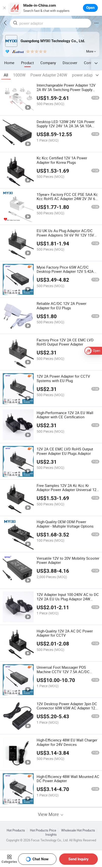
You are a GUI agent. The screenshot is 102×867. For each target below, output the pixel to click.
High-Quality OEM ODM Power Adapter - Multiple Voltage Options (65, 524)
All (6, 75)
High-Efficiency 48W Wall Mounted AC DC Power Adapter (68, 778)
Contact (90, 62)
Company (48, 62)
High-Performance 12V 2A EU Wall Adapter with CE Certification (65, 415)
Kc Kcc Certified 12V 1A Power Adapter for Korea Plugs (62, 160)
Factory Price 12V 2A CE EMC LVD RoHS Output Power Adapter (65, 342)
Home (9, 62)
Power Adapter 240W (48, 75)
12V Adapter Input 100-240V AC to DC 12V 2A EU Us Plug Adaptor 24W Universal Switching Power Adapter (68, 599)
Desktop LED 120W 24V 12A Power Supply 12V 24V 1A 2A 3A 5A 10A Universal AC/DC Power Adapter (66, 126)
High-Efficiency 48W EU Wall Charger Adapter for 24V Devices (67, 742)
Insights (51, 834)
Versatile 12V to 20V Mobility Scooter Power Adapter (68, 560)
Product (27, 62)
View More (49, 814)
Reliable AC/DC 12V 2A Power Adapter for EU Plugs (61, 305)
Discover (70, 62)
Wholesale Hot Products (78, 830)
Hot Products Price (43, 830)
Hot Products (16, 830)
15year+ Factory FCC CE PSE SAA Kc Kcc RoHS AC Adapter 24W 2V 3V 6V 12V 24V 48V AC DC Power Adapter (67, 199)
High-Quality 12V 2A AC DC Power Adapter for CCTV (65, 633)
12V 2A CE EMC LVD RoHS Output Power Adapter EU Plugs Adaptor (65, 451)
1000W (19, 75)
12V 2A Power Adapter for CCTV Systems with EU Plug (63, 378)
